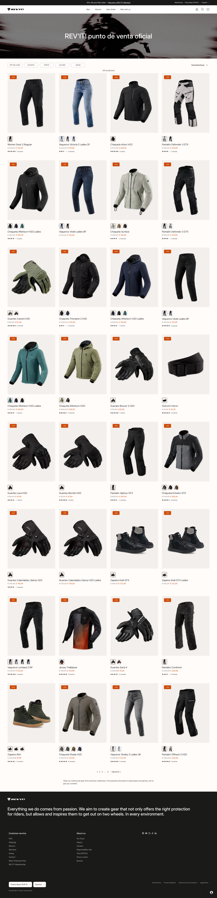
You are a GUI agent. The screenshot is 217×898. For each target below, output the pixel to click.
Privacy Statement (170, 883)
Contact (12, 857)
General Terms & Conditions (188, 883)
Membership (179, 2)
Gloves (62, 65)
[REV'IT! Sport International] (16, 9)
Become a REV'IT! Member (119, 3)
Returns (12, 846)
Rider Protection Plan (17, 861)
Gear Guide (110, 9)
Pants (46, 65)
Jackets (31, 65)
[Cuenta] (196, 9)
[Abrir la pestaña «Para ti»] (211, 892)
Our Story (81, 838)
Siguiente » (116, 772)
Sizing (11, 853)
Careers (80, 846)
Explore (80, 861)
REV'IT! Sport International (23, 890)
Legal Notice (204, 883)
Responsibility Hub (84, 850)
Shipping (12, 842)
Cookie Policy (156, 883)
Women (98, 9)
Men (88, 9)
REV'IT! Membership (17, 864)
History (79, 842)
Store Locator (82, 857)
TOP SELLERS (15, 65)
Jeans (78, 65)
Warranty (12, 850)
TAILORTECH (82, 853)
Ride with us (125, 9)
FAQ (10, 838)
